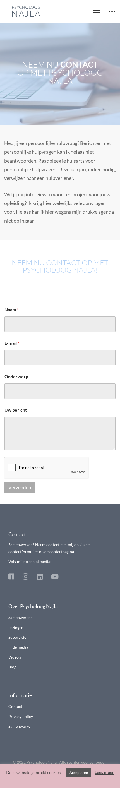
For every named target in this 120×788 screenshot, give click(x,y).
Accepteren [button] (78, 772)
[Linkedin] (39, 576)
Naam (11, 309)
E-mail (11, 343)
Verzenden (19, 487)
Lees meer (104, 772)
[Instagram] (25, 576)
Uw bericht (15, 410)
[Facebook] (11, 576)
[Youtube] (54, 576)
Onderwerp (16, 376)
